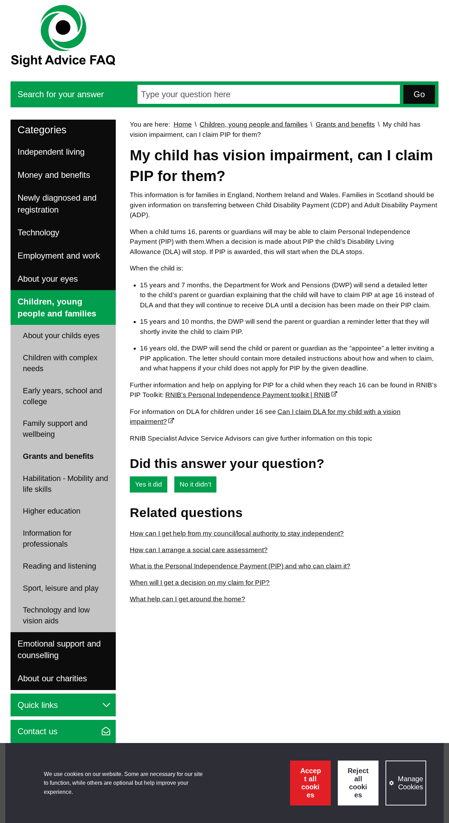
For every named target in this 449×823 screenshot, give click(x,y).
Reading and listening (59, 566)
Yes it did (148, 484)
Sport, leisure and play (61, 588)
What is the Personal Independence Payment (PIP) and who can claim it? (240, 566)
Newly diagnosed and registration (57, 203)
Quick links (38, 705)
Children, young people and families (57, 307)
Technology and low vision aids (56, 615)
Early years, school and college (62, 396)
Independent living (51, 151)
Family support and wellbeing (55, 429)
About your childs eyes (61, 335)
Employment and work (59, 255)
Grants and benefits (58, 456)
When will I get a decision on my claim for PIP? (200, 582)
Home (183, 124)
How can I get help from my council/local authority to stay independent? (237, 533)
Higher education (51, 511)
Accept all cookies (310, 783)
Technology (38, 232)
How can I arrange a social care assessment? (199, 550)
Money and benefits (54, 175)
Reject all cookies (358, 783)
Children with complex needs (60, 363)
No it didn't (195, 484)
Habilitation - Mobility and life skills (65, 484)
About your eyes (48, 278)
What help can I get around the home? (187, 599)
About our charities (52, 678)
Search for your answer (61, 94)
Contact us (38, 731)
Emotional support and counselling (59, 649)
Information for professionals (47, 538)
